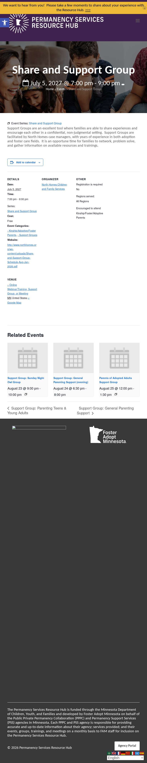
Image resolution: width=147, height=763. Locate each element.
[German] (123, 753)
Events (61, 89)
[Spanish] (142, 753)
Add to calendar (26, 162)
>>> (88, 10)
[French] (118, 753)
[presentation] (28, 358)
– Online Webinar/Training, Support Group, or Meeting (22, 289)
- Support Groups (27, 235)
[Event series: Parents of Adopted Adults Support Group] (116, 394)
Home (50, 89)
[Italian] (132, 753)
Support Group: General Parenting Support (105, 410)
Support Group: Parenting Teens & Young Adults (36, 410)
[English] (114, 753)
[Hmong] (128, 753)
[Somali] (137, 753)
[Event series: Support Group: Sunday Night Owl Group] (26, 394)
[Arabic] (109, 753)
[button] (4, 22)
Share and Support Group (22, 211)
